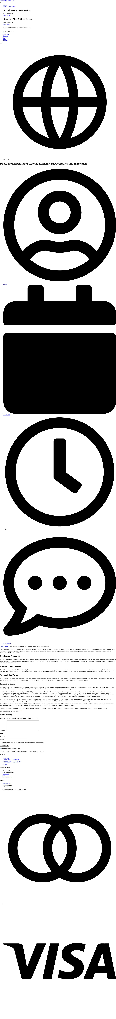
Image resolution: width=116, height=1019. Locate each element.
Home (5, 5)
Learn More (6, 15)
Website (2, 739)
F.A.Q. (5, 37)
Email (2, 736)
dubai (6, 646)
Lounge (5, 36)
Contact (5, 40)
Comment (3, 730)
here (20, 711)
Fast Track (6, 34)
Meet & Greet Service (9, 6)
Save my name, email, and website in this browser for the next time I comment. (23, 742)
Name (2, 733)
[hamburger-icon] (0, 2)
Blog (4, 39)
